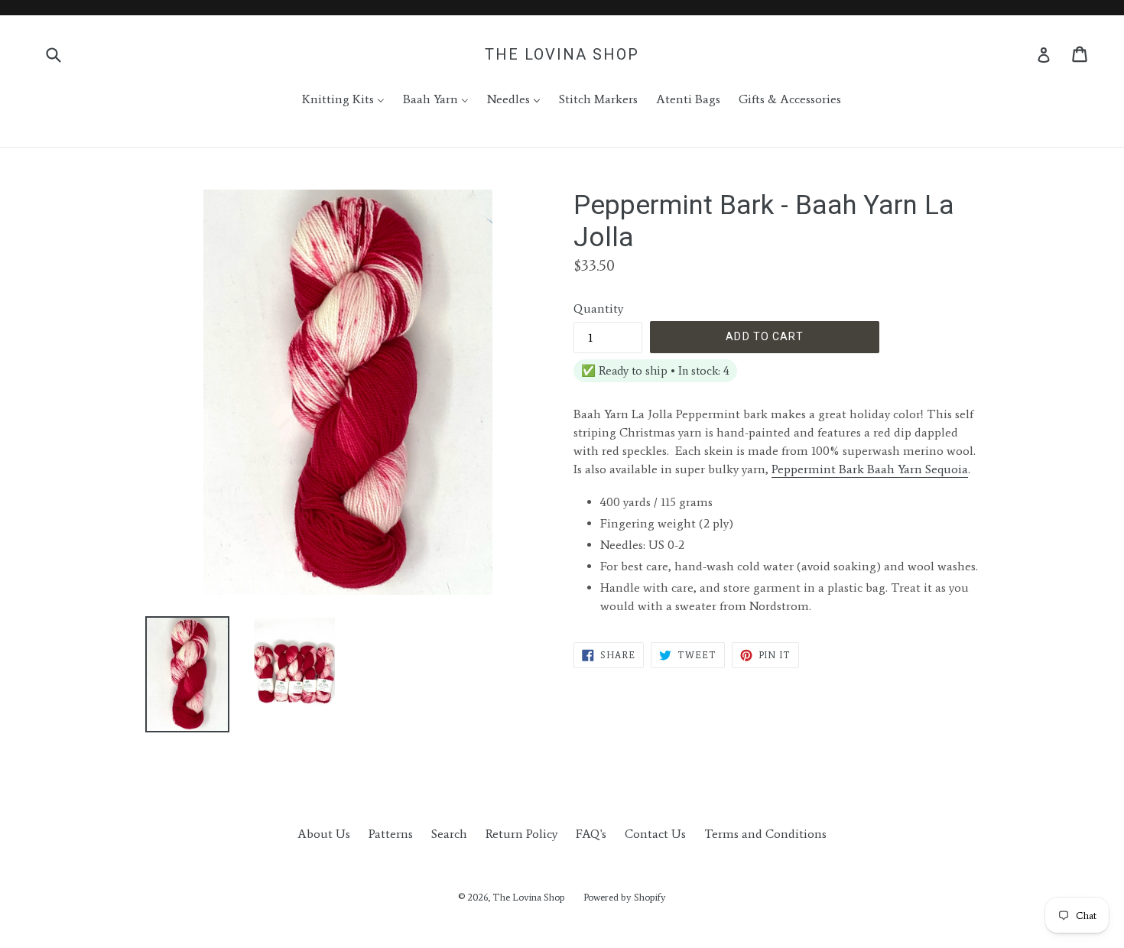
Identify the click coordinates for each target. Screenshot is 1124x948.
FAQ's (591, 833)
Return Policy (521, 833)
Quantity (598, 308)
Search (449, 833)
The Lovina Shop (562, 54)
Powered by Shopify (624, 897)
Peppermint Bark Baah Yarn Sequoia (870, 469)
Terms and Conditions (765, 833)
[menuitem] (334, 99)
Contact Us (655, 833)
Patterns (391, 833)
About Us (323, 833)
